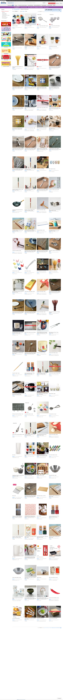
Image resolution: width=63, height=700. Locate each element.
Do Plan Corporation (51, 171)
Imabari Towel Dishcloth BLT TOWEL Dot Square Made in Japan (42, 537)
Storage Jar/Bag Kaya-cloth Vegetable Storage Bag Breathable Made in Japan (42, 332)
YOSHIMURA (14, 69)
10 (52, 11)
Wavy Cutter (14, 495)
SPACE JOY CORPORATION (53, 580)
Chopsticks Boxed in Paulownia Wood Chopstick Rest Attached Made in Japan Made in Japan (42, 149)
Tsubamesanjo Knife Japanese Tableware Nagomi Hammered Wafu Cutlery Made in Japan (42, 251)
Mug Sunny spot (39, 577)
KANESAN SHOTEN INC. (28, 396)
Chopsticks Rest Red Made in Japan (54, 597)
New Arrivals (10, 5)
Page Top (59, 698)
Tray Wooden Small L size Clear (41, 495)
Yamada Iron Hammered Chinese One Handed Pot (17, 210)
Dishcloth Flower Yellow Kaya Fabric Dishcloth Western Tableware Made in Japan (17, 128)
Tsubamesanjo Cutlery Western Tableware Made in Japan (30, 578)
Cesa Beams (51, 273)
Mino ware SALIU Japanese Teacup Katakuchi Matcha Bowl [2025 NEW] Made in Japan (30, 598)
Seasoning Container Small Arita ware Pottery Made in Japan (54, 230)
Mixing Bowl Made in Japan (52, 475)
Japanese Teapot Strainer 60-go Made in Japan (54, 26)
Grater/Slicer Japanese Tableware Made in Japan (54, 251)
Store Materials (44, 5)
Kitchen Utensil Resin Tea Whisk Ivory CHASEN (17, 67)
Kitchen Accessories (5, 17)
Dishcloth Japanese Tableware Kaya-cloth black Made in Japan (18, 292)
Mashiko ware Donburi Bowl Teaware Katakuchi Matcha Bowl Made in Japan (42, 455)
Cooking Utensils (4, 14)
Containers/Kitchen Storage (5, 15)
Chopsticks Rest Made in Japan (41, 209)
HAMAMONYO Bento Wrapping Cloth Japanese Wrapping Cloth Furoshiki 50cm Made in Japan (30, 516)
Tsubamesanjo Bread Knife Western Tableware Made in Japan (41, 435)
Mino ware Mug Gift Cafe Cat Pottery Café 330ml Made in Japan (54, 128)
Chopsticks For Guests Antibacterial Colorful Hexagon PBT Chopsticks (17, 516)
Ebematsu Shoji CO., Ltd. (15, 212)
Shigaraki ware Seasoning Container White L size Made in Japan (18, 475)
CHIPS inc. (13, 28)
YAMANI (38, 69)
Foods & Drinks (49, 5)
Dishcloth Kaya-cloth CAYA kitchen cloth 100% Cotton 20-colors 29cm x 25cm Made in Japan (30, 87)
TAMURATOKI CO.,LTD (40, 151)
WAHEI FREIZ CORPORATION (29, 69)
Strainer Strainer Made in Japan (16, 577)
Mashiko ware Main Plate (40, 618)
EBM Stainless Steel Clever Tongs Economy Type (53, 332)
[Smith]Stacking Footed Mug (53, 46)
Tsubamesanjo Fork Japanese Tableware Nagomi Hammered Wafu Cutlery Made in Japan (17, 87)
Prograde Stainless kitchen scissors (29, 66)
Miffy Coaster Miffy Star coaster (53, 577)
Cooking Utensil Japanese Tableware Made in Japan (30, 46)
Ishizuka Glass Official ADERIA (29, 110)
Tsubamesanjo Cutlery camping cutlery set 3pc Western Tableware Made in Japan (18, 169)
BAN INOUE (26, 559)
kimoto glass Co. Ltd (52, 396)
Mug (25, 393)
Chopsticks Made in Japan (40, 475)
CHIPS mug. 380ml (15, 25)
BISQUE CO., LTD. (39, 396)
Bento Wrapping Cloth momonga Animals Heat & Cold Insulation (42, 394)
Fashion (16, 5)
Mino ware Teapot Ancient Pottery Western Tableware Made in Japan (54, 210)
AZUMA (38, 28)
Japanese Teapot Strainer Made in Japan (42, 25)
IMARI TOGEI (51, 110)
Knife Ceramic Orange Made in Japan (30, 291)
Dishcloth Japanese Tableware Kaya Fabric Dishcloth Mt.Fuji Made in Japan (18, 394)
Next (60, 11)
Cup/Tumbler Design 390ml (16, 618)
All (12, 9)
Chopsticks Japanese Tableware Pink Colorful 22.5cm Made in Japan (42, 373)
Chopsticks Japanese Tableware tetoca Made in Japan (54, 496)
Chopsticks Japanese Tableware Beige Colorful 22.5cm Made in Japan (17, 537)
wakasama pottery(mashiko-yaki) (41, 457)
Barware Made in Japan (52, 393)
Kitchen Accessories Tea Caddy (41, 352)
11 (53, 11)
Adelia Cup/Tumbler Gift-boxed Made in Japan (30, 108)
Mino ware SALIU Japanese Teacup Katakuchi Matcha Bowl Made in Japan (54, 87)
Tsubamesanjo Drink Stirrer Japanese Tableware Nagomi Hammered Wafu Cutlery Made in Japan (55, 149)
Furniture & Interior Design (22, 5)
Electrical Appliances (37, 5)
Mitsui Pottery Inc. (51, 130)
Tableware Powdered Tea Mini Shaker (54, 189)
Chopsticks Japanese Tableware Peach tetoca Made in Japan (17, 230)
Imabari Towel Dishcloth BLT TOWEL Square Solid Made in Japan (30, 373)
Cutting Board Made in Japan (41, 230)
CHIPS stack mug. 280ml (28, 25)
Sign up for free (52, 3)
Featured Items (3, 20)
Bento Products (4, 16)
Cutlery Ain (39, 66)
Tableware (3, 12)
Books (54, 5)
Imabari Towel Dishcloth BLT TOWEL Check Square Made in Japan (54, 516)
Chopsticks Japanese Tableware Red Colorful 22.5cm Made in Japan (29, 210)
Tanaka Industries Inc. (40, 539)
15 (58, 11)
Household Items (30, 5)
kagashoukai (38, 580)
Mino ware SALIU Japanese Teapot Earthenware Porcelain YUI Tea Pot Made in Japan (43, 598)
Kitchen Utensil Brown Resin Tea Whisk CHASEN (54, 312)
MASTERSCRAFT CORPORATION (41, 110)
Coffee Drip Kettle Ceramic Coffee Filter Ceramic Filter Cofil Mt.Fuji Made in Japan (54, 108)
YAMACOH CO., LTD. (40, 498)
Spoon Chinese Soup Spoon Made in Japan (18, 434)
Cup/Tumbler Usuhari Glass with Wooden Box (30, 332)
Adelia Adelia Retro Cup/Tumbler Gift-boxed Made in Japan (30, 537)
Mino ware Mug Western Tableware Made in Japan (30, 455)
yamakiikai (13, 355)
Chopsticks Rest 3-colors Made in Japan (42, 107)
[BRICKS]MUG (39, 46)
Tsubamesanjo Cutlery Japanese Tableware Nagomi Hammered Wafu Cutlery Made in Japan (55, 67)
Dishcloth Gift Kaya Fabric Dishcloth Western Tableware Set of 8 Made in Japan (30, 230)
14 (57, 11)
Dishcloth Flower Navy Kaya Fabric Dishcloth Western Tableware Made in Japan (42, 87)
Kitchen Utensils (4, 13)
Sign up (13, 27)
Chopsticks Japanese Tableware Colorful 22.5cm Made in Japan (30, 169)
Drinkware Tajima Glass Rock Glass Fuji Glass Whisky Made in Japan (17, 332)
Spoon (13, 46)
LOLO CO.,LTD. (39, 130)
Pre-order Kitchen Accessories (53, 618)
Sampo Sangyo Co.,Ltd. (52, 416)
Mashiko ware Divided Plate (28, 475)
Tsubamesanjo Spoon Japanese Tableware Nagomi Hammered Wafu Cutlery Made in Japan (18, 149)
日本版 (55, 0)
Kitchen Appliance (4, 18)
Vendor (23, 11)
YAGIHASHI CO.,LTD (40, 559)
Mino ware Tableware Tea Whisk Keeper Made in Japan (17, 353)
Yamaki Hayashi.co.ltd (40, 416)
